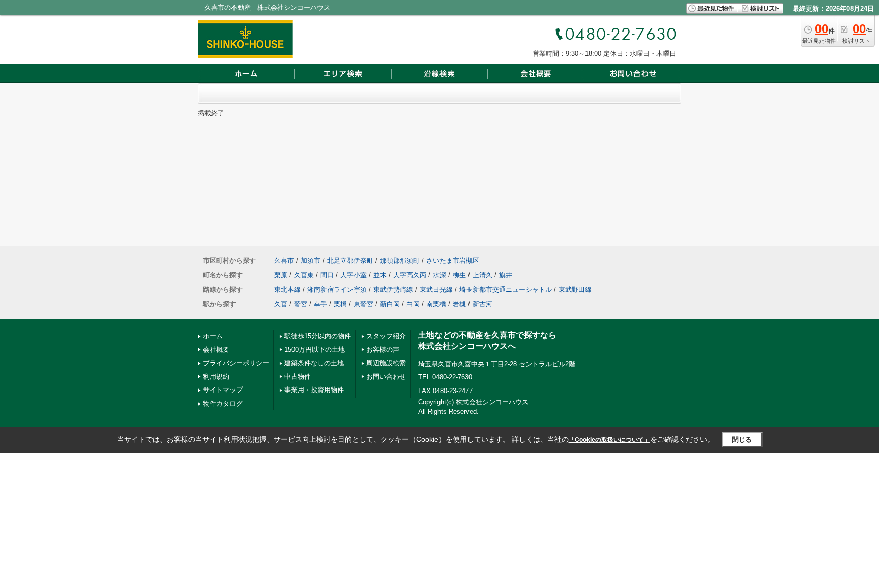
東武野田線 (575, 289)
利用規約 (216, 376)
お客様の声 (382, 349)
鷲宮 (300, 304)
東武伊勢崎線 (393, 289)
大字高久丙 (409, 275)
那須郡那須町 (400, 260)
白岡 (413, 304)
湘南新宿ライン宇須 (337, 289)
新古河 (482, 304)
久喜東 (304, 275)
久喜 (280, 304)
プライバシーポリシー (236, 363)
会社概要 (216, 349)
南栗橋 (436, 304)
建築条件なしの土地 (314, 363)
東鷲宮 (363, 304)
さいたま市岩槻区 (452, 260)
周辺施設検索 (386, 363)
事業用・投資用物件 (314, 390)
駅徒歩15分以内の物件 (317, 336)
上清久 (482, 275)
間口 (327, 275)
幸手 (320, 304)
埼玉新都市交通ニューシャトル (505, 289)
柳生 (459, 275)
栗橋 (340, 304)
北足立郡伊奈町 (350, 260)
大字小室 (353, 275)
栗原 (280, 275)
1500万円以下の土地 (314, 349)
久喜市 (284, 260)
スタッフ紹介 (386, 336)
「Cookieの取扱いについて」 (609, 439)
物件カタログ (223, 403)
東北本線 (287, 289)
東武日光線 (436, 289)
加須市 (310, 260)
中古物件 (297, 376)
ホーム (213, 336)
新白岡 (390, 304)
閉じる (742, 439)
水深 (439, 275)
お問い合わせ (386, 376)
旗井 (505, 275)
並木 (380, 275)
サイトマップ (223, 390)
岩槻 (459, 304)
